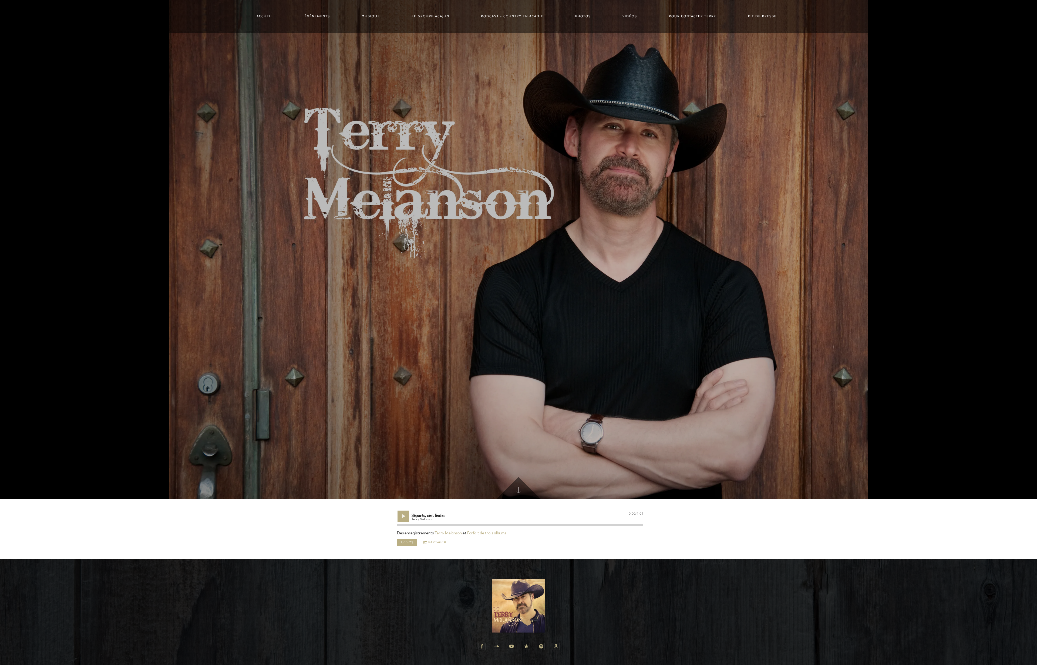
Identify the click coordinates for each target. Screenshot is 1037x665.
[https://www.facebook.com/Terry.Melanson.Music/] (482, 646)
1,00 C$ (407, 542)
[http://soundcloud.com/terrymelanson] (496, 646)
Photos (583, 16)
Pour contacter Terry (692, 16)
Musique (371, 16)
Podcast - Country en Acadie (512, 16)
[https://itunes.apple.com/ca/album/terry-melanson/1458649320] (526, 646)
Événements (317, 16)
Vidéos (629, 16)
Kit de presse (762, 16)
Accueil (265, 16)
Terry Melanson (448, 533)
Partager (437, 542)
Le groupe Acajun (430, 16)
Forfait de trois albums (486, 533)
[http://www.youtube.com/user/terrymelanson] (511, 646)
